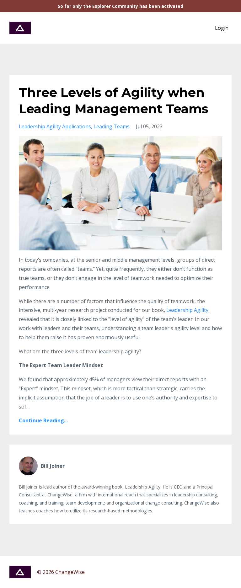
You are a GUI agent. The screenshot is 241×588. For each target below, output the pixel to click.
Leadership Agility (187, 310)
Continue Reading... (43, 420)
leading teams (112, 126)
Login (221, 27)
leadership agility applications (55, 126)
